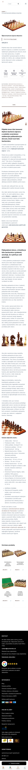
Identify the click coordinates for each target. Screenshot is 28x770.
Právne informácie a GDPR (9, 696)
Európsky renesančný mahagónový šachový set (20, 593)
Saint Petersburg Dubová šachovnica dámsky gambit (7, 564)
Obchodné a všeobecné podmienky (11, 693)
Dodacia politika (6, 686)
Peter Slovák (13, 39)
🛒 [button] (10, 569)
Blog (3, 683)
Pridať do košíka (15, 763)
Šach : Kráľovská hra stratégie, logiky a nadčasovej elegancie (14, 89)
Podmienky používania (8, 718)
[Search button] (18, 4)
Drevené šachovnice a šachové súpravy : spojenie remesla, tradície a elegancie (13, 85)
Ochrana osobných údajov (9, 688)
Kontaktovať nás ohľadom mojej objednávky (14, 654)
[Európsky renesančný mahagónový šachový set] (20, 583)
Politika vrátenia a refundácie (10, 691)
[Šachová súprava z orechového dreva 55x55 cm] (20, 553)
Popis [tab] (14, 104)
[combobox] (12, 4)
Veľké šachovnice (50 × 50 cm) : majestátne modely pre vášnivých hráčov (14, 95)
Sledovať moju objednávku (9, 651)
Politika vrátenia (6, 721)
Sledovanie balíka (7, 716)
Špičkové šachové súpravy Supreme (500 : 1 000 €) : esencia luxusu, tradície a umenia (14, 92)
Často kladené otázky (8, 713)
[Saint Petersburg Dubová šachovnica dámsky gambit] (8, 553)
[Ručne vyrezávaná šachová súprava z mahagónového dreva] (8, 583)
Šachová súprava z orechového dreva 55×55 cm (20, 563)
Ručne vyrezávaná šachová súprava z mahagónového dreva (7, 594)
